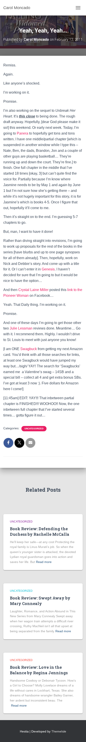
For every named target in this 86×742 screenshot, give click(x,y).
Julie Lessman (21, 328)
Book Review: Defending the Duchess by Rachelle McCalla (39, 531)
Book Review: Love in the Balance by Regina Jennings (39, 670)
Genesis (48, 269)
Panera (22, 133)
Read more (44, 562)
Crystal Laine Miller (33, 290)
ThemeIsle (58, 731)
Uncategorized (33, 428)
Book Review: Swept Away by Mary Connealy (40, 600)
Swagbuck (28, 349)
